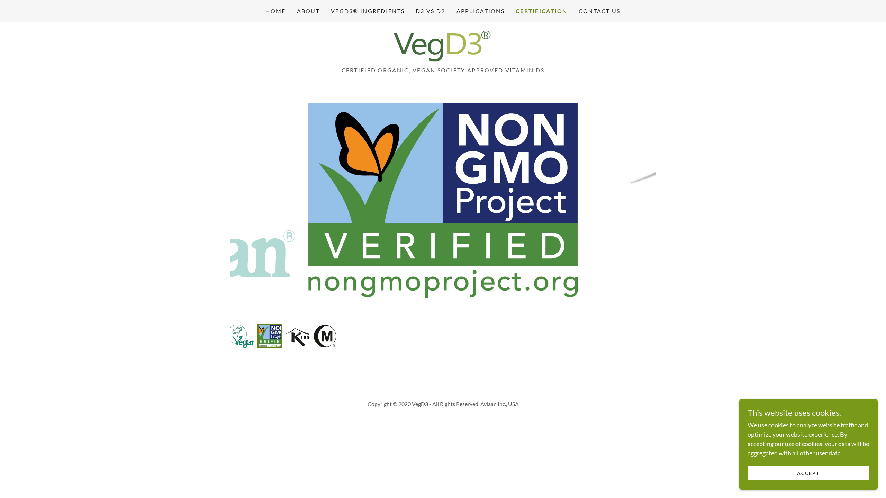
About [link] (308, 11)
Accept (808, 473)
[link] (443, 46)
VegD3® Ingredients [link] (368, 11)
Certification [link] (542, 11)
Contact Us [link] (600, 11)
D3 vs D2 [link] (430, 11)
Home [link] (275, 11)
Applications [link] (480, 11)
